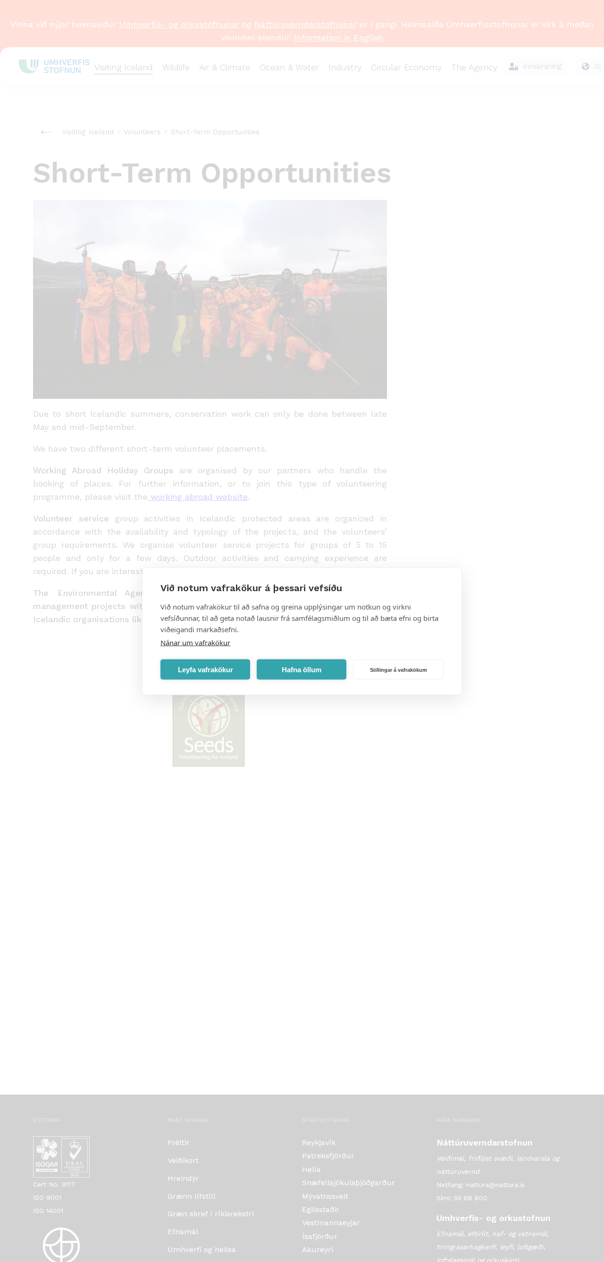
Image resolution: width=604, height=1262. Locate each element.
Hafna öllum (301, 669)
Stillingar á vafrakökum (398, 669)
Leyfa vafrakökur (205, 669)
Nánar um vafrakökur (195, 642)
